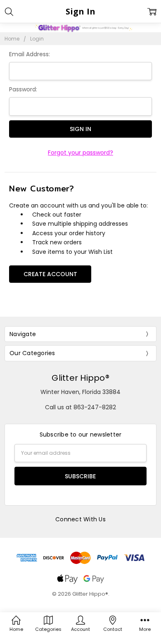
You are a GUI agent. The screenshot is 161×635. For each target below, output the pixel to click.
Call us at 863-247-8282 (80, 407)
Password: (23, 89)
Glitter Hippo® (80, 378)
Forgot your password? (80, 152)
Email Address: (29, 54)
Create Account (50, 274)
